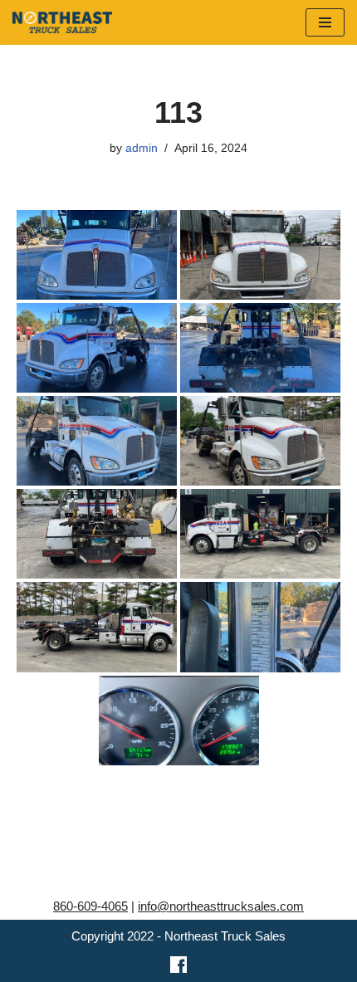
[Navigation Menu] (325, 22)
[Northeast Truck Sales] (62, 22)
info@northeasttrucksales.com (221, 906)
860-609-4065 (90, 906)
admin (141, 148)
